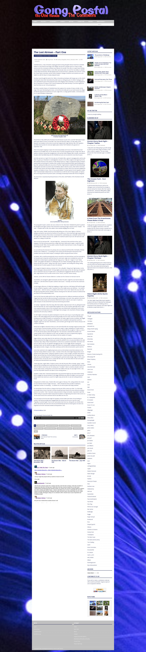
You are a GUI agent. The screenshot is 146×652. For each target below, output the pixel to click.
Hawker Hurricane (50, 428)
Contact (75, 634)
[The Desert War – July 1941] (77, 453)
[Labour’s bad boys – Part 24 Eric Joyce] (106, 613)
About (75, 631)
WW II (77, 59)
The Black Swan (91, 537)
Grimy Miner (90, 417)
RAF (36, 431)
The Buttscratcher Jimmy (93, 539)
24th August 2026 (99, 56)
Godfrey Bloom (91, 415)
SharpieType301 (91, 524)
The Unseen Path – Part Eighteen (96, 180)
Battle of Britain (64, 425)
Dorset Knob (90, 390)
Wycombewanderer (92, 565)
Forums (90, 21)
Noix (88, 484)
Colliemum (90, 372)
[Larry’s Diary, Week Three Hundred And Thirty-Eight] (90, 73)
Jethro (88, 430)
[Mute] (79, 418)
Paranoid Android (91, 496)
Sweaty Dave (90, 532)
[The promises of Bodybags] (90, 56)
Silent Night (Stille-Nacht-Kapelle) (97, 295)
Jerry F (88, 433)
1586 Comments (108, 67)
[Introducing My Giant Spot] (90, 104)
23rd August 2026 (99, 67)
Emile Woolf (90, 402)
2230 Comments (107, 104)
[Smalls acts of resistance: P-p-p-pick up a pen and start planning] (90, 64)
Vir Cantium (90, 552)
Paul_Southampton (92, 499)
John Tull (89, 450)
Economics (53, 21)
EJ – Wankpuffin (91, 397)
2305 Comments (101, 222)
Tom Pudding (90, 542)
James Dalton (90, 428)
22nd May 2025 (92, 145)
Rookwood (90, 519)
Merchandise (101, 21)
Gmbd (88, 412)
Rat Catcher (90, 509)
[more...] (89, 154)
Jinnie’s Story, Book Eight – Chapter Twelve (97, 142)
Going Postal (50, 59)
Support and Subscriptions (80, 636)
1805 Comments (101, 145)
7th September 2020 (40, 59)
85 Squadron (41, 425)
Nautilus (89, 478)
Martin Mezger (91, 473)
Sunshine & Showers (92, 529)
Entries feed (36, 629)
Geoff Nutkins (39, 428)
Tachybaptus (90, 534)
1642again (89, 318)
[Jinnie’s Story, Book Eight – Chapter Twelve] (99, 130)
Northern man (90, 486)
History (71, 21)
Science (62, 21)
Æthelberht (90, 323)
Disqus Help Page (78, 643)
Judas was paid (91, 456)
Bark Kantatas (90, 344)
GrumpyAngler (90, 420)
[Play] (36, 418)
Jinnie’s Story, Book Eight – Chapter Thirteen (97, 257)
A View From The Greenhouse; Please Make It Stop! (99, 219)
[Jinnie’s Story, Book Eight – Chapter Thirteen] (99, 245)
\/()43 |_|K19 (90, 555)
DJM (88, 387)
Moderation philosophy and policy (82, 639)
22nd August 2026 (99, 81)
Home (35, 21)
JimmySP (89, 438)
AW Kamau (90, 341)
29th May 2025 (92, 260)
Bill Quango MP (91, 357)
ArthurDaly (90, 339)
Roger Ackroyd (91, 517)
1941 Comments (101, 260)
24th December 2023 (93, 298)
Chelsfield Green (75, 425)
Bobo (88, 362)
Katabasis (89, 458)
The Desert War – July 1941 (77, 460)
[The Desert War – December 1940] (42, 453)
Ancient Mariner (91, 331)
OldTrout (89, 491)
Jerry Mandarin (91, 435)
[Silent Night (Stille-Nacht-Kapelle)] (99, 282)
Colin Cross (90, 369)
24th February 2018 (93, 183)
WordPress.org (37, 634)
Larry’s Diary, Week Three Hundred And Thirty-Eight (102, 72)
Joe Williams (90, 445)
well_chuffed (90, 557)
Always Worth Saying (92, 329)
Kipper (88, 463)
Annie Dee (89, 336)
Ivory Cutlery (90, 425)
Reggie (89, 514)
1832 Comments (104, 298)
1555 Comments (103, 183)
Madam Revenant (91, 471)
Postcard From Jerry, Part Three (103, 79)
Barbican (89, 346)
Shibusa (89, 527)
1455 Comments (108, 81)
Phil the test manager (92, 506)
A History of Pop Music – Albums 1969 (101, 95)
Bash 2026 (76, 629)
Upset (88, 544)
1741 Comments (108, 74)
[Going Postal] (71, 19)
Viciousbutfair (90, 550)
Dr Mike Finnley (91, 395)
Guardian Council (91, 423)
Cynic (88, 377)
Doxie (88, 392)
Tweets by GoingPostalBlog (94, 114)
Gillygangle (90, 410)
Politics (43, 21)
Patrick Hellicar (39, 410)
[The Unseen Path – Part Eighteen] (99, 168)
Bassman (89, 349)
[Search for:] (104, 24)
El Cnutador (90, 400)
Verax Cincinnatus (91, 547)
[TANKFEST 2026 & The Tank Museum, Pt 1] (99, 613)
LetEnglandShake (91, 466)
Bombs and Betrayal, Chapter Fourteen (103, 87)
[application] (59, 417)
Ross (88, 522)
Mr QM (89, 476)
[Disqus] (59, 484)
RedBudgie (90, 511)
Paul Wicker (90, 501)
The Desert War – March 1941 (58, 461)
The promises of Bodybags (102, 55)
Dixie (88, 384)
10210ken (89, 321)
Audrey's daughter (52, 425)
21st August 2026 (99, 97)
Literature (81, 21)
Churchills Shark (91, 367)
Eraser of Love (91, 405)
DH (88, 382)
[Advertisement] (73, 37)
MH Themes (60, 648)
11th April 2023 (92, 222)
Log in (35, 626)
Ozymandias (90, 494)
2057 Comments (107, 97)
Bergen (89, 351)
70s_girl (89, 316)
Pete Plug (89, 504)
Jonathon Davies (91, 453)
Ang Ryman (90, 334)
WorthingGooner (91, 562)
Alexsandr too (90, 326)
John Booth (90, 448)
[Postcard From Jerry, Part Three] (90, 81)
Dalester (89, 379)
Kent (88, 461)
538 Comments (108, 56)
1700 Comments (108, 90)
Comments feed (37, 631)
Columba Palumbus (92, 374)
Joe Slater (89, 443)
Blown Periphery (91, 359)
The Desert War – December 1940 (39, 461)
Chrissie (89, 364)
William (89, 560)
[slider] (82, 417)
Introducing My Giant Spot (102, 102)
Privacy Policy (77, 641)
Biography (64, 59)
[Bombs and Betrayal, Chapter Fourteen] (90, 88)
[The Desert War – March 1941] (59, 453)
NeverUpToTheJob (92, 481)
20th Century (58, 59)
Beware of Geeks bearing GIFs (94, 354)
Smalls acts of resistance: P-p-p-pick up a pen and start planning (103, 64)
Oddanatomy (90, 489)
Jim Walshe (90, 440)
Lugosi (89, 468)
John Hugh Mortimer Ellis (64, 428)
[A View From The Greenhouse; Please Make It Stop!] (99, 207)
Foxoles (89, 407)
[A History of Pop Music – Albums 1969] (90, 96)
